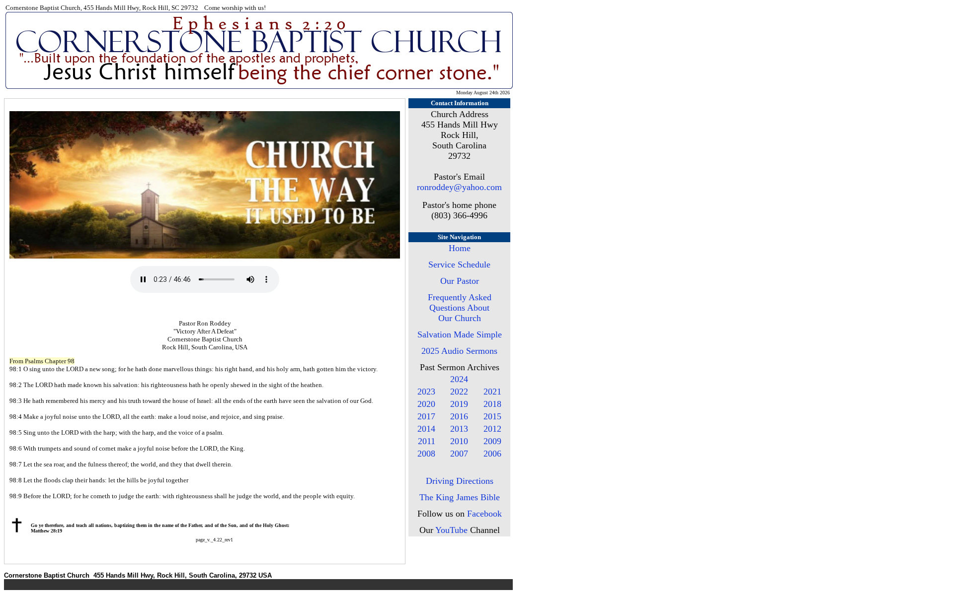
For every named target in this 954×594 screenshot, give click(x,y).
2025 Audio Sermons (459, 351)
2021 (492, 391)
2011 (426, 441)
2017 (426, 416)
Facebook (484, 514)
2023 (426, 391)
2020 (426, 404)
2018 (492, 404)
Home (460, 248)
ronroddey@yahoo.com (459, 187)
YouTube (451, 530)
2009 (492, 441)
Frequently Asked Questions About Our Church (459, 307)
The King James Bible (459, 497)
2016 (459, 416)
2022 (459, 391)
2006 (492, 454)
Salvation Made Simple (459, 334)
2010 (459, 441)
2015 (492, 416)
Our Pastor (459, 281)
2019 (459, 404)
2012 (492, 429)
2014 (426, 429)
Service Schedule (459, 264)
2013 (459, 429)
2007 (459, 454)
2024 (459, 379)
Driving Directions (459, 481)
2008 (426, 454)
